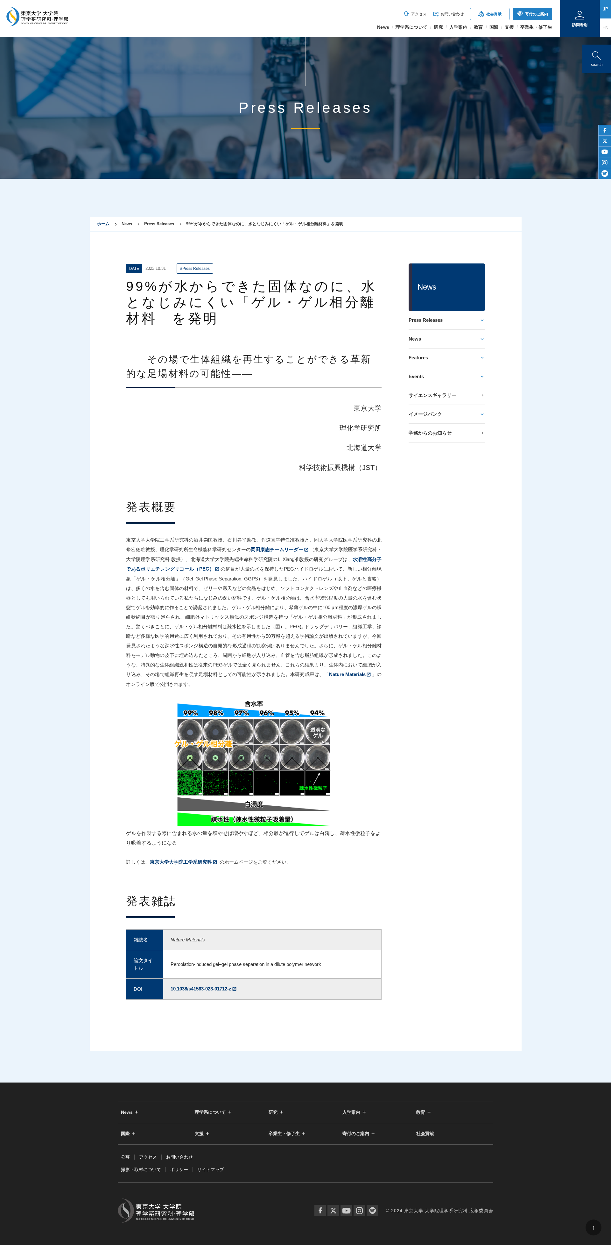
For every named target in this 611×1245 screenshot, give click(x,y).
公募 (125, 1157)
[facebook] (604, 130)
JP (605, 8)
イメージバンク (425, 414)
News (415, 339)
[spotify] (604, 173)
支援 (199, 1133)
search (596, 57)
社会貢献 (490, 14)
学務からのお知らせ (430, 432)
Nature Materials (347, 674)
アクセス (414, 14)
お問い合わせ (448, 14)
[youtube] (604, 152)
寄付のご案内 (532, 14)
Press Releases (426, 320)
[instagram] (604, 162)
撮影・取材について (141, 1169)
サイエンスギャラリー (432, 395)
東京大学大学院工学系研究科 (181, 862)
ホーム (103, 223)
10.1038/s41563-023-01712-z (201, 988)
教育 (420, 1112)
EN (605, 27)
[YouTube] (346, 1210)
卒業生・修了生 (284, 1133)
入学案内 (351, 1112)
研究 (273, 1112)
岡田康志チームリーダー (277, 549)
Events (416, 376)
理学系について (210, 1112)
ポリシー (179, 1169)
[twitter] (604, 141)
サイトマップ (210, 1169)
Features (418, 357)
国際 (125, 1133)
